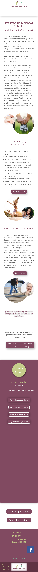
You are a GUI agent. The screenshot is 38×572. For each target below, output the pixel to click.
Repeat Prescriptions (19, 520)
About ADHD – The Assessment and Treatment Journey (20, 345)
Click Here (9, 429)
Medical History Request (19, 407)
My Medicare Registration (19, 422)
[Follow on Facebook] (30, 549)
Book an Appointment (19, 511)
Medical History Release (19, 414)
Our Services (20, 273)
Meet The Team (19, 192)
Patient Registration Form (19, 400)
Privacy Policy (19, 558)
